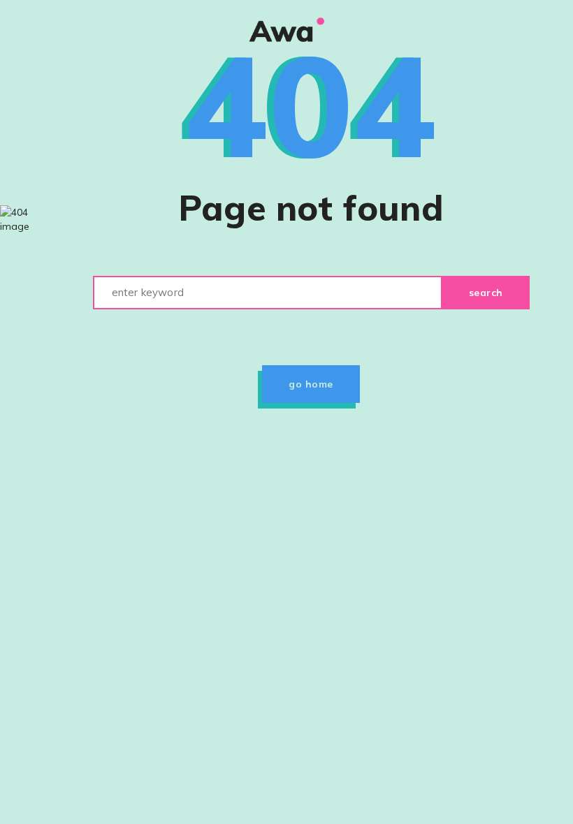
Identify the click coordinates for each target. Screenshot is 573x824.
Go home (311, 384)
